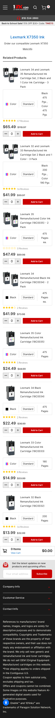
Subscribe (42, 573)
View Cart (15, 553)
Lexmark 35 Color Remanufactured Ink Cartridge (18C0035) (32, 337)
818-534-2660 (30, 18)
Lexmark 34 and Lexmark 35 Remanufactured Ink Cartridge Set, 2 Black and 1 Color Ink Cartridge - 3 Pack (35, 78)
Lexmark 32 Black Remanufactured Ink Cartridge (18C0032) (32, 501)
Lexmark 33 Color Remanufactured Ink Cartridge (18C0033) (32, 447)
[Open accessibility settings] (6, 703)
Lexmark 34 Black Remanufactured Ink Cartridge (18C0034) (32, 392)
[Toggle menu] (7, 7)
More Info (27, 49)
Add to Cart (37, 134)
